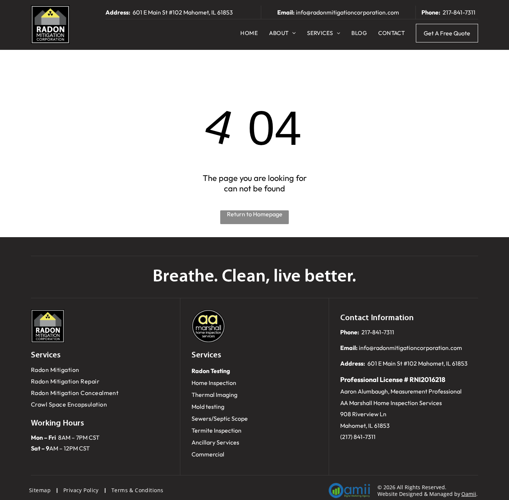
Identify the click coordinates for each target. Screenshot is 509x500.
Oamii (468, 493)
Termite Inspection (216, 430)
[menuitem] (249, 33)
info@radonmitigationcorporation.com (347, 12)
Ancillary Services (215, 442)
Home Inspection (214, 382)
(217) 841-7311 (358, 436)
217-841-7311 (459, 12)
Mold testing (208, 406)
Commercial (208, 454)
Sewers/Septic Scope (220, 418)
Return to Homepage (254, 214)
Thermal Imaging (214, 394)
